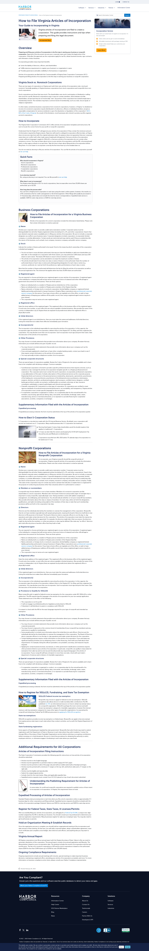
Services (91, 8)
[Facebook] (20, 930)
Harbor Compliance (25, 8)
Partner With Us (87, 916)
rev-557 (47, 704)
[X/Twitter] (23, 930)
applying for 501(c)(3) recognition (70, 712)
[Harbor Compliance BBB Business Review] (106, 930)
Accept (128, 947)
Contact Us (85, 904)
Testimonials (86, 908)
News (53, 916)
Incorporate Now (45, 40)
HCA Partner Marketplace (59, 908)
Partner (111, 8)
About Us (85, 901)
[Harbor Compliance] (28, 898)
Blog (52, 912)
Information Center (124, 7)
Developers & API (87, 919)
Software (81, 8)
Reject (121, 947)
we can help (24, 151)
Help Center (55, 904)
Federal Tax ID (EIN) (71, 813)
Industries (101, 8)
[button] (116, 930)
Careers (84, 912)
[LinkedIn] (27, 930)
